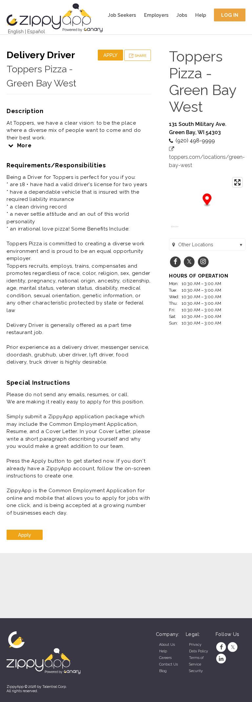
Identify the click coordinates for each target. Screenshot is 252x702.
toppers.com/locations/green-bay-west (207, 161)
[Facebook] (221, 647)
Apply (110, 55)
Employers (156, 15)
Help (200, 15)
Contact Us (168, 664)
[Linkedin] (221, 659)
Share (140, 56)
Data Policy (198, 651)
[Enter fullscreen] (237, 182)
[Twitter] (233, 647)
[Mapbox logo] (174, 229)
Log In (230, 15)
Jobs (182, 15)
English (16, 31)
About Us (167, 644)
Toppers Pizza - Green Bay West (202, 81)
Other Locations (195, 244)
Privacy (195, 644)
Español (36, 31)
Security (196, 671)
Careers (165, 658)
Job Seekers (122, 15)
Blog (163, 671)
